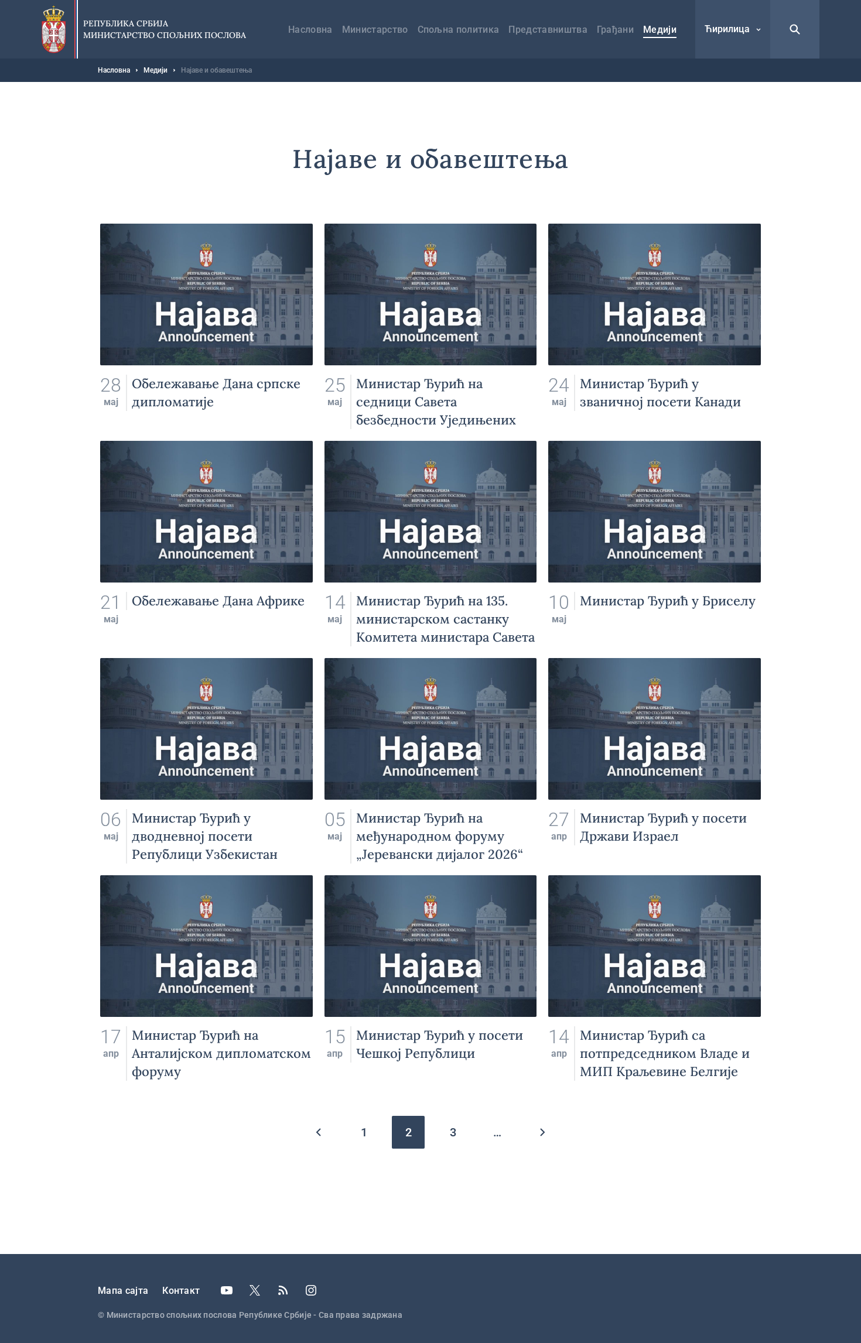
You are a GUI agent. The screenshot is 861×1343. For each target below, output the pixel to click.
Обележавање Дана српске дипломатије (206, 326)
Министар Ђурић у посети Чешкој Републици (430, 978)
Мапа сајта (123, 1290)
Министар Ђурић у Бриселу (654, 543)
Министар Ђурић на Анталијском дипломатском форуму (206, 978)
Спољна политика (459, 29)
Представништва (547, 29)
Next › (541, 1132)
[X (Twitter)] (255, 1290)
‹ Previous (319, 1132)
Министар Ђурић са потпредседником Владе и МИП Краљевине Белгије (654, 978)
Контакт (181, 1290)
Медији (659, 29)
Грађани (615, 29)
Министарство (375, 29)
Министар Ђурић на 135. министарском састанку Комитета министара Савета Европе (430, 543)
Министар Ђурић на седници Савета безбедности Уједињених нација (430, 326)
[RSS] (283, 1290)
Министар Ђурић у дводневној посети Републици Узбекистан (206, 761)
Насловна (310, 29)
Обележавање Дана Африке (206, 543)
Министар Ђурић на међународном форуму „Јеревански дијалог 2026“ (430, 761)
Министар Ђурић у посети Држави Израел (654, 761)
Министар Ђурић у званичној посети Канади (654, 326)
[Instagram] (311, 1290)
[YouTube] (227, 1290)
